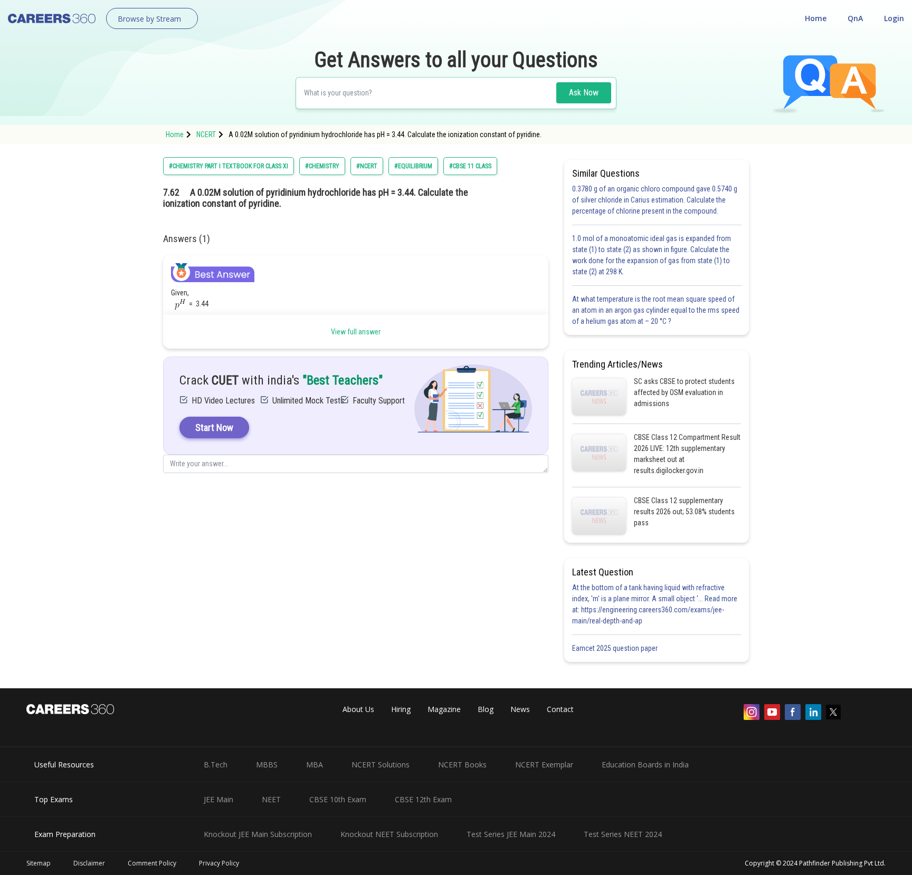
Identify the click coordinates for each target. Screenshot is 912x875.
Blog (485, 709)
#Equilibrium (413, 166)
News (520, 709)
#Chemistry (322, 166)
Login (894, 18)
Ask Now (583, 93)
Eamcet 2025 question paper (615, 648)
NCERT (206, 134)
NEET (271, 799)
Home (815, 18)
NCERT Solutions (381, 764)
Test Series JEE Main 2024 (511, 834)
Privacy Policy (219, 863)
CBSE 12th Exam (423, 799)
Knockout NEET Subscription (389, 834)
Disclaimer (89, 863)
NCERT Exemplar (544, 764)
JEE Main (218, 799)
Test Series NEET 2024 (623, 834)
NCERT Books (462, 764)
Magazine (444, 709)
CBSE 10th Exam (337, 799)
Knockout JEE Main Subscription (258, 834)
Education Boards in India (645, 764)
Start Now (214, 427)
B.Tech (215, 764)
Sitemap (38, 863)
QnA (855, 18)
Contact (560, 709)
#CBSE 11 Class (470, 166)
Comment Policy (152, 863)
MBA (314, 764)
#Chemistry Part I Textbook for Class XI (228, 166)
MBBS (267, 764)
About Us (358, 709)
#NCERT (366, 166)
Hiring (401, 709)
